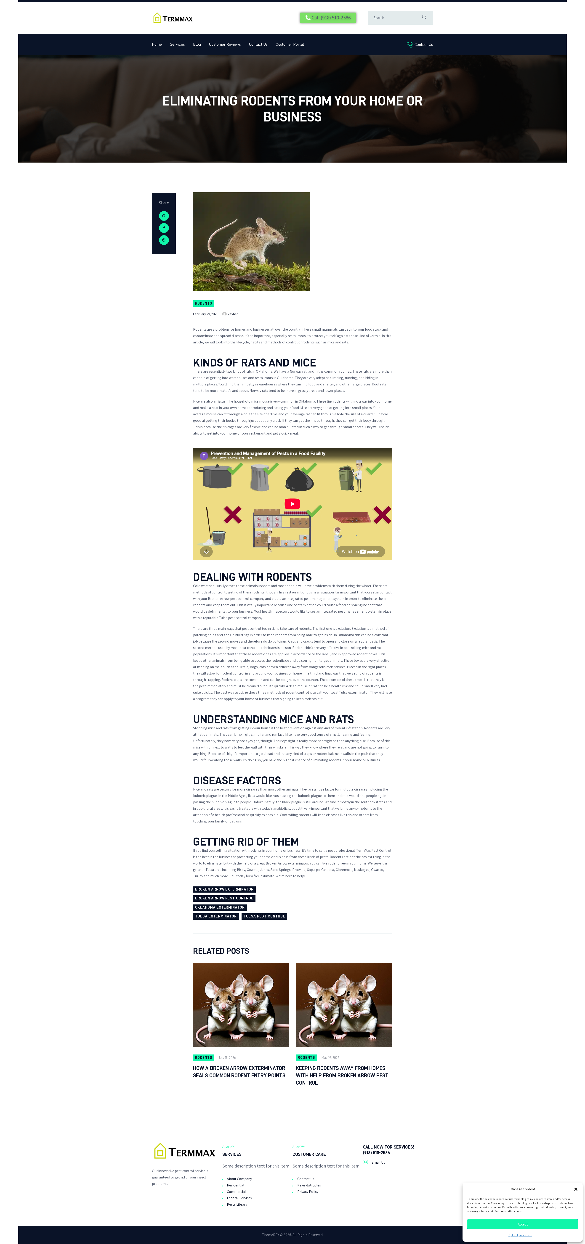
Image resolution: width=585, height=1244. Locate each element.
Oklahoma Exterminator (220, 907)
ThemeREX (270, 1235)
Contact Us (305, 1179)
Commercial (236, 1191)
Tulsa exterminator (354, 692)
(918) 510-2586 (376, 1152)
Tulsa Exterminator (216, 916)
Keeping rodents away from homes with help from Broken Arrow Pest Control (342, 1075)
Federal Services (239, 1198)
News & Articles (309, 1185)
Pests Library (237, 1204)
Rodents (203, 303)
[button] (576, 1189)
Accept (523, 1224)
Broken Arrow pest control (228, 598)
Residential (235, 1185)
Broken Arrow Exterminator (224, 889)
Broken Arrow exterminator (287, 863)
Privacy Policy (307, 1191)
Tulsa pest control (233, 618)
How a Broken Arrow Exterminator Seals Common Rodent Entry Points (239, 1071)
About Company (239, 1179)
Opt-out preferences (520, 1235)
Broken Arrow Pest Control (224, 898)
